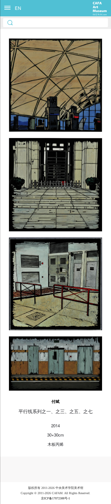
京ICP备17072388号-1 (55, 498)
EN (18, 8)
